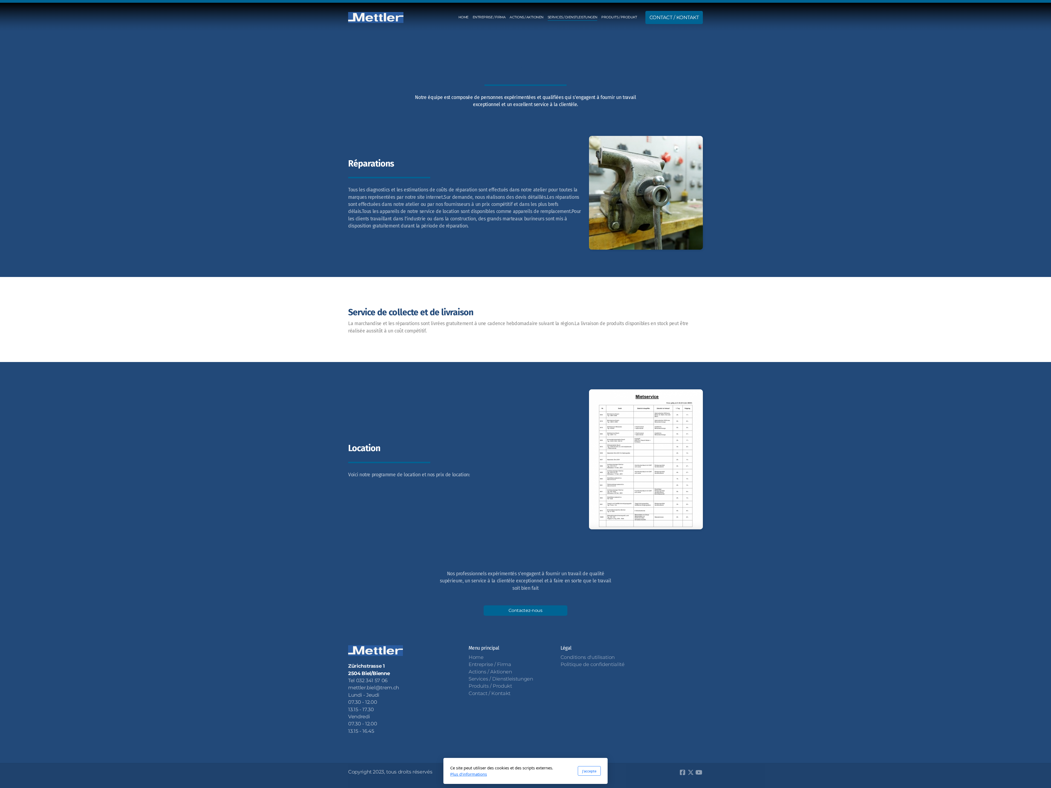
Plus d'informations (468, 774)
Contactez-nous (525, 610)
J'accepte (589, 771)
